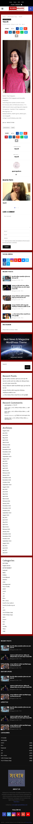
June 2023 (5, 520)
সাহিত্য (4, 629)
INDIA (4, 573)
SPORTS (5, 580)
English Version (6, 566)
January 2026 (6, 447)
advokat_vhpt (7, 418)
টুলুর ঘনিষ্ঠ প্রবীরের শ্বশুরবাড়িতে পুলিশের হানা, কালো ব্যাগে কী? (21, 277)
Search (5, 364)
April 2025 (5, 468)
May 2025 (5, 466)
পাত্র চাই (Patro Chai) (7, 19)
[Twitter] (9, 814)
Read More (16, 802)
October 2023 (6, 510)
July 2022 (5, 546)
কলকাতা (4, 591)
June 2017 (5, 553)
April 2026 (5, 440)
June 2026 (5, 435)
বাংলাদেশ (4, 620)
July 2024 (5, 489)
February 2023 (6, 529)
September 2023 (7, 513)
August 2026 (6, 431)
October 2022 (6, 539)
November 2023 (7, 508)
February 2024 (6, 501)
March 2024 (6, 499)
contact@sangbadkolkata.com (19, 805)
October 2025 (6, 454)
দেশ (3, 608)
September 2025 (7, 457)
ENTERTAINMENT (7, 568)
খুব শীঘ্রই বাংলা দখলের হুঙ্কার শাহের (22, 415)
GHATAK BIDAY (6, 127)
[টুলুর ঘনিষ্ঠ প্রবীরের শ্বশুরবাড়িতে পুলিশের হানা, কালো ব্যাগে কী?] (7, 278)
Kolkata (5, 575)
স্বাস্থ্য (4, 631)
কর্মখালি (4, 589)
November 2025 (7, 452)
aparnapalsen (7, 24)
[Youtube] (28, 814)
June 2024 (5, 492)
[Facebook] (4, 814)
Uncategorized (6, 584)
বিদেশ (4, 622)
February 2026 (6, 445)
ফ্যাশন (19, 2)
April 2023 (5, 525)
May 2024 (5, 494)
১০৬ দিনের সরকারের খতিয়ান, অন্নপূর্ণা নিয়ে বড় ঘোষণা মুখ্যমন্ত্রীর (21, 315)
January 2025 (6, 475)
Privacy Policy (28, 822)
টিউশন (4, 598)
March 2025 (6, 471)
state (4, 582)
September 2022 (7, 541)
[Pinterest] (18, 814)
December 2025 (7, 449)
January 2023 (6, 532)
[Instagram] (14, 814)
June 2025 (5, 464)
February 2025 (6, 473)
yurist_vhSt (7, 412)
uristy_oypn (7, 408)
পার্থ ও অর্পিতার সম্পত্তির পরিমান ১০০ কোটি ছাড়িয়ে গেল (17, 408)
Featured (5, 570)
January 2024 (6, 503)
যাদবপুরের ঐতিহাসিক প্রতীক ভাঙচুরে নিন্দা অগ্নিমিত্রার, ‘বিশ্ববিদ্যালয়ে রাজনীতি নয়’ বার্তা (21, 306)
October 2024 (6, 482)
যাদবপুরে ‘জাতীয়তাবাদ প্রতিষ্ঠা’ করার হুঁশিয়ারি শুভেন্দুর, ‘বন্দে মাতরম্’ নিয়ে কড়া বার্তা (20, 297)
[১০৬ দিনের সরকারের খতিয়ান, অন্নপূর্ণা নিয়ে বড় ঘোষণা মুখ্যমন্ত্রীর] (7, 316)
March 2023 (6, 527)
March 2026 (6, 442)
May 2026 (5, 438)
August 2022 (6, 543)
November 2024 (7, 480)
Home (10, 2)
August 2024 (6, 487)
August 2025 (6, 459)
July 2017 (5, 550)
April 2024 (5, 496)
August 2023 (6, 515)
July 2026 (5, 433)
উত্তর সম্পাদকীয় (6, 587)
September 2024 (7, 485)
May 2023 (5, 522)
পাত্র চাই (13, 127)
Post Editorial (6, 577)
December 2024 (7, 478)
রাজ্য (4, 624)
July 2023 (5, 517)
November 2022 (7, 536)
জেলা (4, 596)
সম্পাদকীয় (5, 627)
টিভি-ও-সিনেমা (6, 601)
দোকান (4, 610)
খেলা (3, 594)
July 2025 (5, 461)
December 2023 (7, 506)
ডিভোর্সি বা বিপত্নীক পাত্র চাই (9, 605)
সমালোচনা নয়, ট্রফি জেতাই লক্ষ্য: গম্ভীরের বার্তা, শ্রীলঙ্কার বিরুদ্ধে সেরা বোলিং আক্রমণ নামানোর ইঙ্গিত (21, 287)
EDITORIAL (5, 563)
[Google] (23, 814)
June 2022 (5, 548)
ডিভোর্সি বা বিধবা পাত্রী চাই (8, 603)
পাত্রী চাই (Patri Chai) (8, 615)
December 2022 (7, 534)
